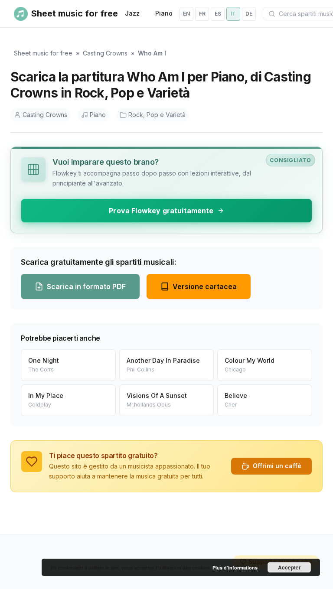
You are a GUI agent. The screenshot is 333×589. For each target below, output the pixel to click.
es (218, 13)
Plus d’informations (235, 567)
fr (202, 13)
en (186, 13)
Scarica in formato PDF (86, 286)
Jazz (132, 13)
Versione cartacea (205, 286)
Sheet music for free (43, 53)
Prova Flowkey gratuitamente (161, 210)
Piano (164, 13)
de (248, 13)
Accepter (289, 567)
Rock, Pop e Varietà (157, 114)
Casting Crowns (105, 53)
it (233, 13)
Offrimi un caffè (277, 465)
